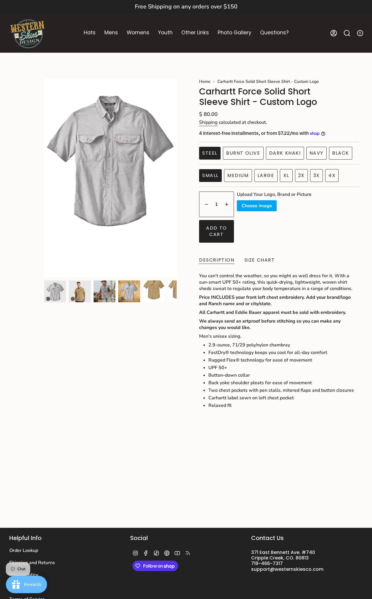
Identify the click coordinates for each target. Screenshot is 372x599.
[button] (89, 33)
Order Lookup (23, 550)
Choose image (257, 206)
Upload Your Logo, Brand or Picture (274, 194)
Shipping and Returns (32, 562)
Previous (44, 178)
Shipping (208, 122)
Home (204, 81)
